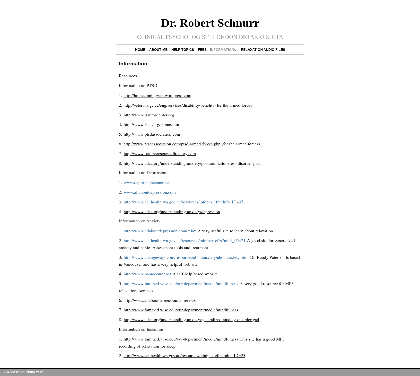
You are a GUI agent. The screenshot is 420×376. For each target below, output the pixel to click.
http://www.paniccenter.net (147, 274)
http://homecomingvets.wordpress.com (157, 95)
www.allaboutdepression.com (150, 192)
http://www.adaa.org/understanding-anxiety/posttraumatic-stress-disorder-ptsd (192, 163)
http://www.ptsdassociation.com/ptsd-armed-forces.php (171, 144)
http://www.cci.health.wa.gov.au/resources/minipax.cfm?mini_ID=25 (184, 355)
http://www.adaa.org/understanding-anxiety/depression (172, 211)
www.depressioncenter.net (147, 182)
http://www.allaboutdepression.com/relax (160, 231)
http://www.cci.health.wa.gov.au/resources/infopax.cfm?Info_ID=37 (183, 202)
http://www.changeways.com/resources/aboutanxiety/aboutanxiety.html (186, 257)
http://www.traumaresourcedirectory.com (160, 153)
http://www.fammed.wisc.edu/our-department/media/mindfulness (181, 283)
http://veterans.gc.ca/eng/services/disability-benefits (168, 105)
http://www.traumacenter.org (149, 115)
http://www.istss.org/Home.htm (151, 124)
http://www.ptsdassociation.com (151, 134)
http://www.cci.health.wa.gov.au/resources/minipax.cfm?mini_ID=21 (184, 240)
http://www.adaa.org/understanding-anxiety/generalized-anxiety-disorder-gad (191, 319)
